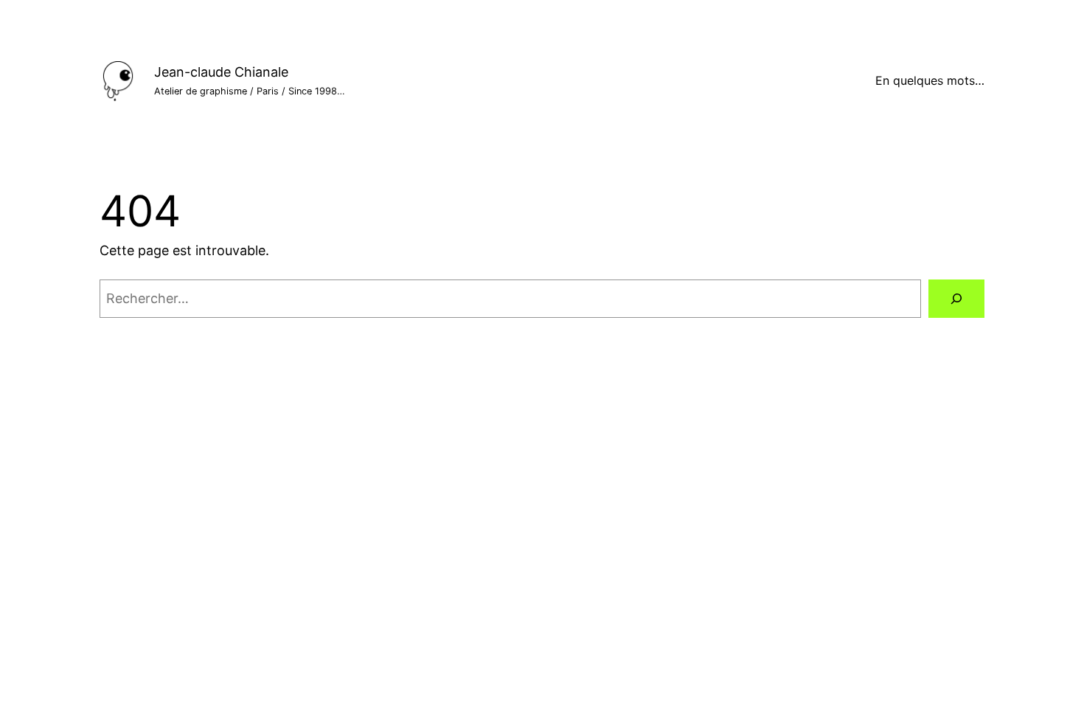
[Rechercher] (956, 298)
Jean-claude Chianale (221, 72)
